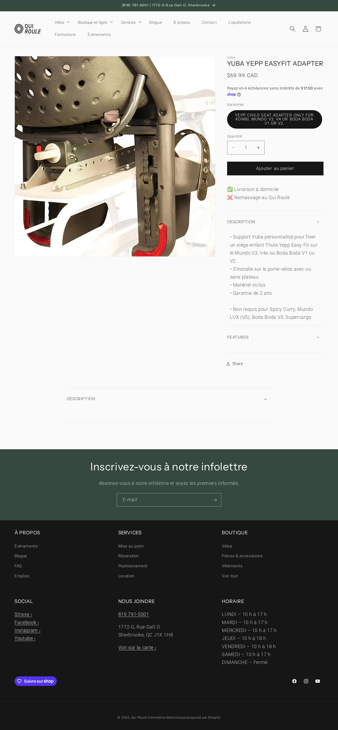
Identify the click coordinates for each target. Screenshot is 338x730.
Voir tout (230, 576)
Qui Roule (139, 717)
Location (126, 576)
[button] (60, 22)
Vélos (59, 22)
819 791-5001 (133, 614)
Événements (26, 546)
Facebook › (27, 622)
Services (128, 22)
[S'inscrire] (214, 500)
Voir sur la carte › (137, 647)
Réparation (128, 556)
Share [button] (237, 363)
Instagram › (27, 630)
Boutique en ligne (92, 22)
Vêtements (232, 566)
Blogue (21, 556)
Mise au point (131, 546)
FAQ (18, 566)
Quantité (234, 136)
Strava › (23, 614)
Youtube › (25, 638)
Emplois (22, 576)
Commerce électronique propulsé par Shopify (184, 717)
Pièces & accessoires (242, 556)
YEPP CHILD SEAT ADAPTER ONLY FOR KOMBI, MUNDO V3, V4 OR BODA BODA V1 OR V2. (274, 119)
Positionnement (133, 566)
